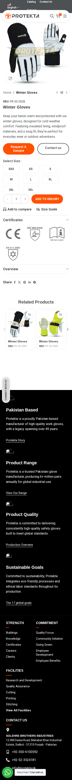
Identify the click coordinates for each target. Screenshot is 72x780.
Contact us (53, 148)
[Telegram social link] (34, 282)
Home (7, 92)
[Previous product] (57, 92)
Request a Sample (18, 149)
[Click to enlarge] (10, 78)
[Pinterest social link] (24, 282)
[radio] (11, 169)
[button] (4, 329)
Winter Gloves (26, 92)
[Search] (52, 16)
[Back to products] (61, 92)
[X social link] (19, 282)
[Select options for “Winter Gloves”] (29, 314)
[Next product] (66, 92)
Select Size (11, 161)
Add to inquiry (47, 199)
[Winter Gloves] (20, 323)
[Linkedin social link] (29, 282)
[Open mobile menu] (65, 16)
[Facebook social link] (15, 282)
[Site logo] (22, 16)
